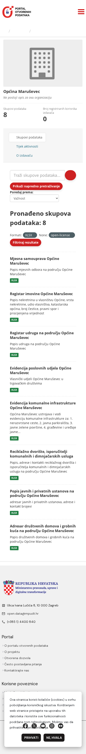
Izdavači (19, 31)
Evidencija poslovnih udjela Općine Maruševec (40, 370)
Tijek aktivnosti (26, 146)
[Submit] (70, 175)
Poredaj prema (21, 192)
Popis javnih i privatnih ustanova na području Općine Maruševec (42, 493)
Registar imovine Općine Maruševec (41, 293)
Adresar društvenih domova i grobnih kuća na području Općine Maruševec (43, 528)
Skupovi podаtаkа (28, 137)
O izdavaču (24, 155)
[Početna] (4, 31)
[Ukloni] (34, 235)
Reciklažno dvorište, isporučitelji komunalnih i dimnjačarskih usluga (41, 454)
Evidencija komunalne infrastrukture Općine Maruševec (43, 405)
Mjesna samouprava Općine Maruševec (34, 261)
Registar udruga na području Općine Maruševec (42, 335)
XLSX (14, 280)
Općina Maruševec (51, 31)
